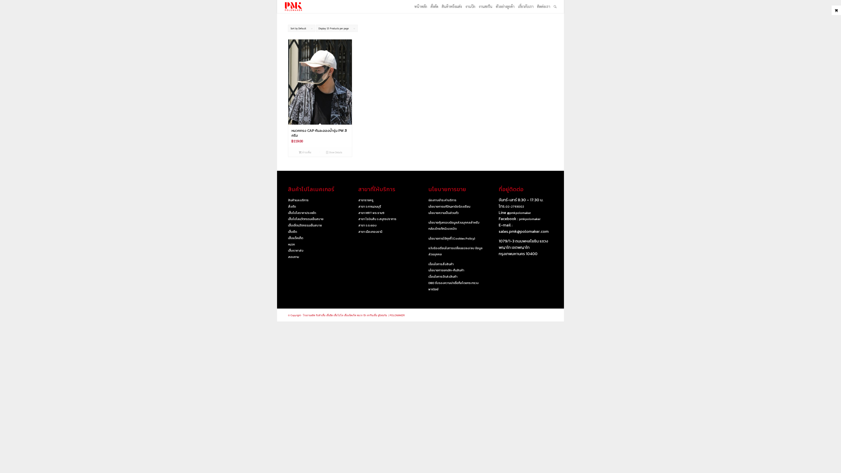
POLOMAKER (397, 315)
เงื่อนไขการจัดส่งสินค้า (442, 276)
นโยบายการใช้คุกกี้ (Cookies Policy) (451, 238)
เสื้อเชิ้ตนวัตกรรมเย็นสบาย (305, 225)
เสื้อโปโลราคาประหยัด (302, 213)
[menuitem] (421, 6)
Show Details (335, 152)
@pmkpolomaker (519, 213)
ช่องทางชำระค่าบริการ (442, 200)
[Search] (555, 6)
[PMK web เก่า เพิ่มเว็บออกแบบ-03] (293, 6)
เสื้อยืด (292, 231)
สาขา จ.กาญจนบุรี (369, 206)
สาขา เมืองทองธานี (370, 231)
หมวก (291, 244)
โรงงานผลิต (309, 315)
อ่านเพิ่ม (306, 152)
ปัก (364, 315)
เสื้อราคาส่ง (295, 250)
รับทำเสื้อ (320, 315)
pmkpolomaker (530, 219)
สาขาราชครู (365, 200)
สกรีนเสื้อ (372, 315)
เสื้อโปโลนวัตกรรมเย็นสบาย (305, 219)
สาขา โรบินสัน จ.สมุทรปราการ (377, 219)
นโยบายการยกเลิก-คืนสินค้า (446, 270)
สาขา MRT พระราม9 (371, 213)
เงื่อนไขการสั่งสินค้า (441, 264)
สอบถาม (293, 257)
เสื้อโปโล (338, 315)
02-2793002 (514, 206)
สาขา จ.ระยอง (367, 225)
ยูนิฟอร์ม (382, 315)
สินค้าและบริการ (298, 200)
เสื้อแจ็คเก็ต (295, 238)
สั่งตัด (292, 206)
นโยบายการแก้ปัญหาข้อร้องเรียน (449, 206)
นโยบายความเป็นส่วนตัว (443, 213)
